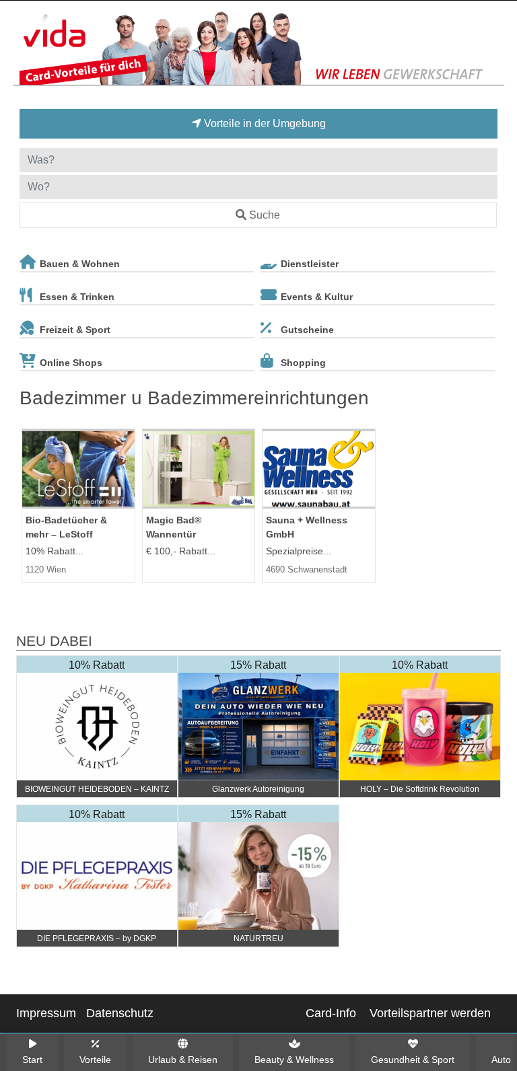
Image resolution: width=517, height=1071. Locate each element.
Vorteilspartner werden (430, 1013)
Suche (264, 215)
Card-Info (331, 1013)
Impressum (46, 1013)
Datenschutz (119, 1013)
